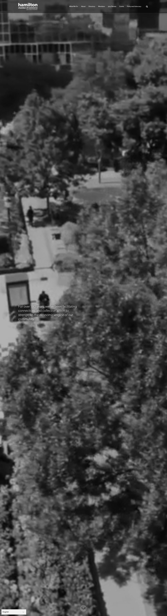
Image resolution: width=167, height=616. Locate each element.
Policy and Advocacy (134, 6)
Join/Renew (112, 6)
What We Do (73, 6)
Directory (92, 6)
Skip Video (83, 608)
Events (121, 6)
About (83, 6)
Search (147, 6)
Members (101, 6)
